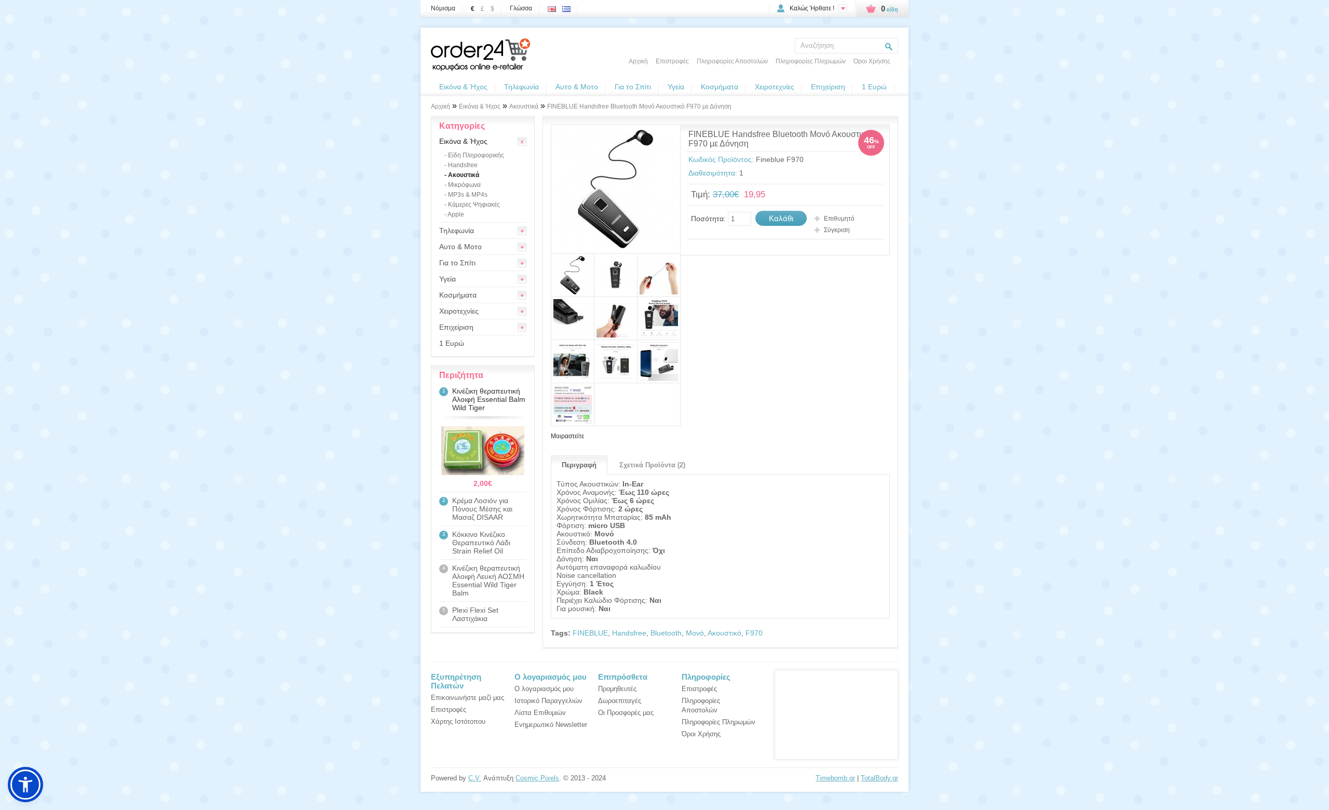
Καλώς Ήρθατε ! (812, 8)
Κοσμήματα (719, 87)
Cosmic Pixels (537, 778)
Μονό (695, 633)
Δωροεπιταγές (619, 701)
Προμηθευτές (617, 689)
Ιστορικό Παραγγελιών (548, 701)
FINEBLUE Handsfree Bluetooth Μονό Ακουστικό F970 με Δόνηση (639, 106)
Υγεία (676, 87)
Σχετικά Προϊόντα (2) (652, 465)
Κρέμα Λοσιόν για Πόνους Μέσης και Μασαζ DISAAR (482, 508)
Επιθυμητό (839, 218)
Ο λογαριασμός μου (544, 689)
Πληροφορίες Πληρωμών (811, 61)
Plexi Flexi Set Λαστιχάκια (475, 614)
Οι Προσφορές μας (626, 713)
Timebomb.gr (835, 778)
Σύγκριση (837, 230)
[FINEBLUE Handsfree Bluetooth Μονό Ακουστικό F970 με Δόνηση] (616, 189)
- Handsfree (461, 165)
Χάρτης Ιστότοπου (458, 721)
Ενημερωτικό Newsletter (550, 724)
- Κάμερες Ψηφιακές (472, 204)
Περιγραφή (579, 465)
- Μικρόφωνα (462, 184)
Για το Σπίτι (633, 87)
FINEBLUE (590, 633)
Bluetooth (666, 633)
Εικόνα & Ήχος (463, 87)
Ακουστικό (724, 633)
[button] (25, 785)
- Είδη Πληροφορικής (474, 155)
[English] (554, 6)
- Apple (454, 214)
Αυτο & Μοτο (576, 87)
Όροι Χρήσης (871, 61)
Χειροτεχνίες (774, 87)
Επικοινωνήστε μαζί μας (467, 697)
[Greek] (568, 6)
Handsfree (629, 633)
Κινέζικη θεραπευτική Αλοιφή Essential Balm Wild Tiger (488, 399)
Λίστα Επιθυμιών (540, 713)
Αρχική (638, 61)
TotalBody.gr (879, 778)
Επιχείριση (828, 87)
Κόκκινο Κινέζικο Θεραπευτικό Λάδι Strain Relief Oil (481, 542)
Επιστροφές (672, 61)
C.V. (474, 778)
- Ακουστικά (461, 175)
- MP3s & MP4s (465, 194)
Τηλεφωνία (521, 87)
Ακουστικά (523, 106)
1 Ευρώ (874, 87)
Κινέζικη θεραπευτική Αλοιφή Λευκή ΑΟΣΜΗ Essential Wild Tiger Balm (488, 580)
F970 (754, 633)
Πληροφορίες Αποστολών (732, 61)
